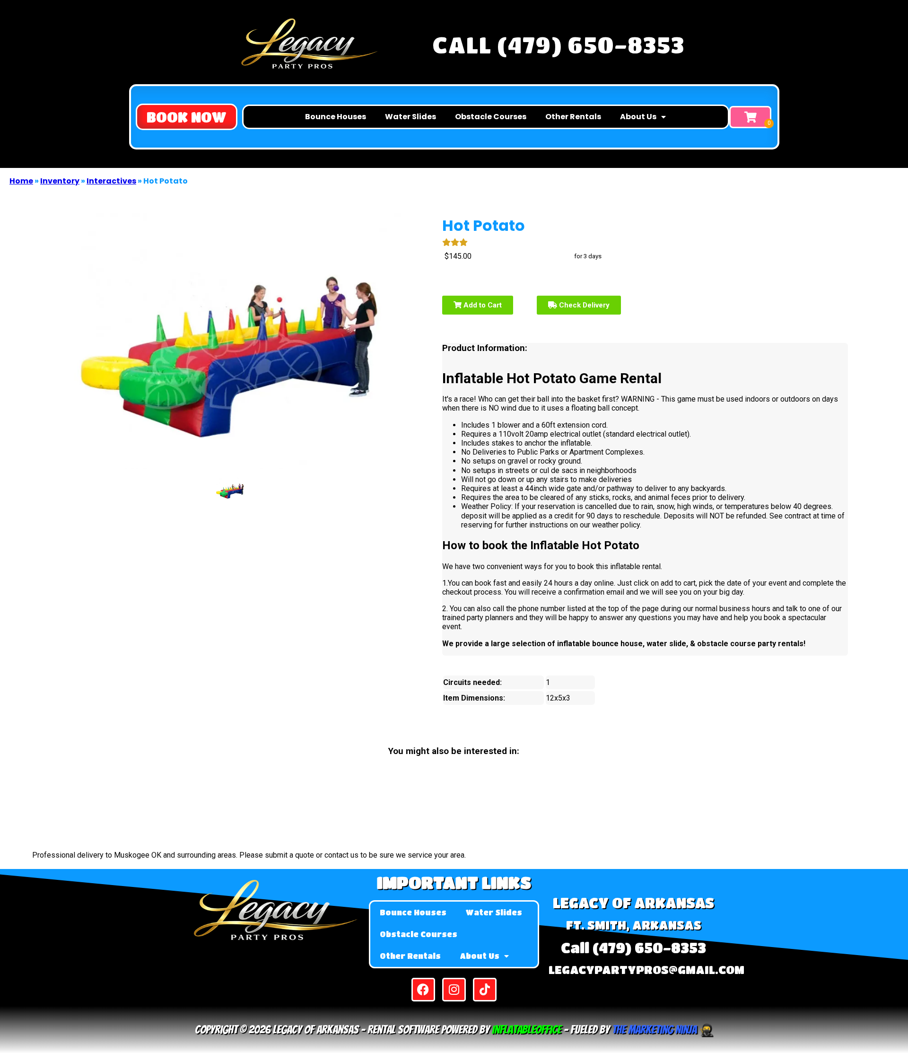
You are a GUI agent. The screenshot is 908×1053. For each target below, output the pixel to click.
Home (21, 181)
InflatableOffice (526, 1029)
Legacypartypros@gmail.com (646, 969)
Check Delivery (583, 305)
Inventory (59, 181)
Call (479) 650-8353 (558, 44)
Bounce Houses (335, 116)
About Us (638, 116)
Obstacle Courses (490, 116)
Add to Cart (482, 305)
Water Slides (410, 116)
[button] (186, 117)
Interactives (111, 181)
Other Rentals (573, 116)
